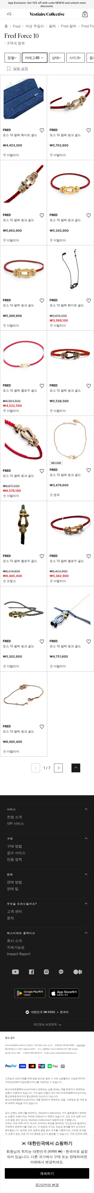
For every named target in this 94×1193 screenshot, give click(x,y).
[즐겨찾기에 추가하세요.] (41, 130)
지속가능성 (15, 947)
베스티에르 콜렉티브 (21, 933)
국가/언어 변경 (47, 1184)
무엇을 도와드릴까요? (22, 903)
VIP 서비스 (15, 823)
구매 (10, 838)
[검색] (9, 14)
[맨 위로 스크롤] (75, 768)
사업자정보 (81, 1045)
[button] (85, 14)
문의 (10, 918)
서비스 (11, 809)
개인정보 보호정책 (45, 1024)
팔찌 (52, 26)
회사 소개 (14, 940)
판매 (10, 874)
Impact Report (18, 954)
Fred (16, 26)
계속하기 (47, 1173)
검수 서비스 (16, 853)
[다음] (58, 768)
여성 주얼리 (34, 26)
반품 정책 (14, 859)
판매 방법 (14, 882)
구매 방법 (14, 846)
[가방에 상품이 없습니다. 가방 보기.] (85, 14)
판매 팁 (13, 888)
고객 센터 (14, 911)
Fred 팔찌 (69, 26)
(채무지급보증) (22, 1081)
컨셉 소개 (14, 817)
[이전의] (35, 768)
